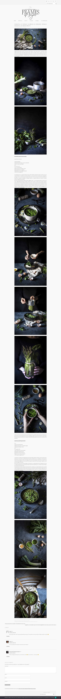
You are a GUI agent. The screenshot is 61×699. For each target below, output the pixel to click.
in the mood (20, 621)
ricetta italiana (31, 621)
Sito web (6, 681)
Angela (10, 631)
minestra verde (23, 621)
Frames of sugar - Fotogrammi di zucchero (30, 12)
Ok (55, 697)
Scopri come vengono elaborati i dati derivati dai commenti (27, 688)
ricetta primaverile (35, 621)
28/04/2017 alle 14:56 (12, 632)
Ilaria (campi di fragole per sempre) (14, 651)
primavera (29, 621)
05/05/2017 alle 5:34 (12, 652)
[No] (59, 697)
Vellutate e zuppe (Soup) (26, 620)
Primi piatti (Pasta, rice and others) (20, 620)
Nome (6, 674)
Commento (6, 666)
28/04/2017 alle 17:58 (12, 642)
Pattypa (10, 641)
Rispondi (8, 636)
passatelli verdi (26, 621)
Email (6, 677)
